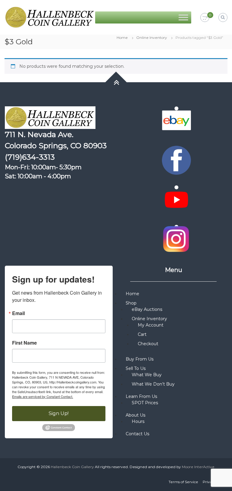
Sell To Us (136, 368)
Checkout (148, 343)
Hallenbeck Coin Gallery (72, 466)
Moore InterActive (198, 466)
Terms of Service (183, 482)
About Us (135, 415)
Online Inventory (151, 37)
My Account (150, 325)
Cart (142, 334)
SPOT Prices (145, 402)
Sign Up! (59, 413)
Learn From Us (141, 396)
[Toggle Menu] (183, 17)
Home (122, 37)
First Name (24, 342)
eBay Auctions (147, 309)
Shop (131, 303)
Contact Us (137, 433)
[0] (205, 17)
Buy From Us (139, 359)
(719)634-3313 (30, 156)
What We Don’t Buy (153, 384)
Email (18, 313)
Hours (138, 421)
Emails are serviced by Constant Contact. (42, 396)
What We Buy (147, 374)
